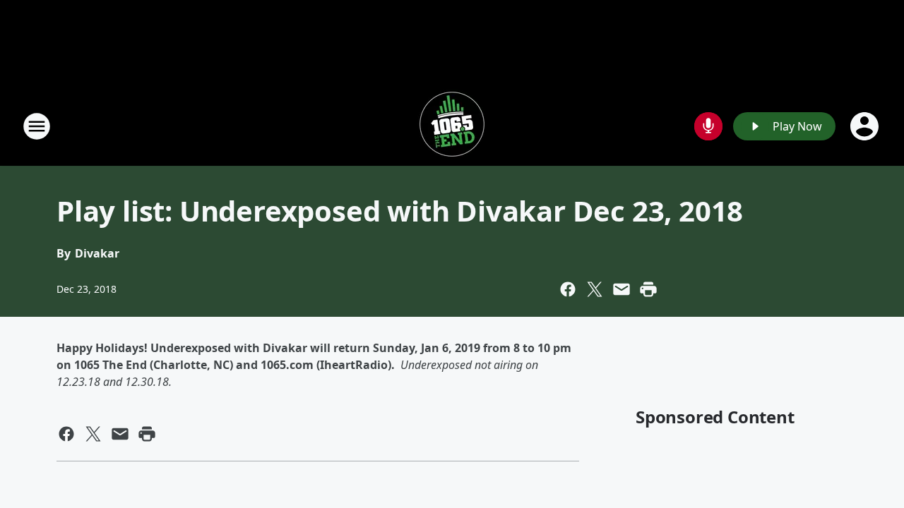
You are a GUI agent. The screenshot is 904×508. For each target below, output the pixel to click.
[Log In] (865, 126)
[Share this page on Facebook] (568, 289)
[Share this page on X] (595, 289)
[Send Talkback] (708, 126)
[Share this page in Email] (621, 289)
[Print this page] (648, 289)
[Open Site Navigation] (37, 126)
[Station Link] (452, 126)
